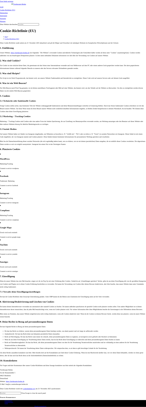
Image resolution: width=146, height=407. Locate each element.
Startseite (3, 18)
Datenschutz (4, 13)
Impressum (3, 16)
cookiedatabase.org (29, 389)
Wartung (2, 21)
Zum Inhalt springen (6, 1)
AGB (1, 7)
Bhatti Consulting (40, 406)
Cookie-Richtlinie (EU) (7, 10)
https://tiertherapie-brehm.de (20, 53)
